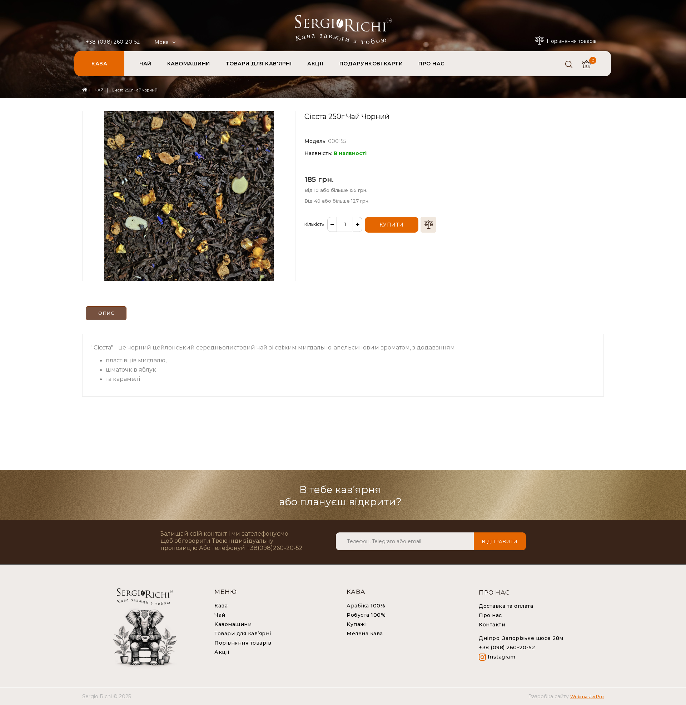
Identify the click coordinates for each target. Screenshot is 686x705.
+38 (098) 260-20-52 (113, 42)
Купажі (357, 624)
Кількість (314, 224)
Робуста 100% (366, 615)
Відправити (500, 541)
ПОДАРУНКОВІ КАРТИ (371, 63)
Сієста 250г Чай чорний (134, 90)
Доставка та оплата (506, 606)
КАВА (99, 63)
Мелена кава (365, 633)
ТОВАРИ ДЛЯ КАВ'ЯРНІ (259, 63)
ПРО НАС (431, 63)
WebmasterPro (587, 696)
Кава (221, 605)
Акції (222, 652)
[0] (586, 64)
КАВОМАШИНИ (188, 63)
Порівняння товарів (242, 643)
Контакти (492, 624)
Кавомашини (233, 624)
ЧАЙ (145, 63)
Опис (106, 313)
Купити (391, 225)
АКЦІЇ (315, 63)
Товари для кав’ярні (242, 633)
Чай (219, 615)
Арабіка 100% (366, 605)
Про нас (490, 615)
